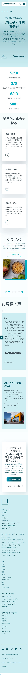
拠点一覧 (4, 618)
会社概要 (4, 513)
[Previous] (6, 292)
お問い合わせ (12, 479)
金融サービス (5, 579)
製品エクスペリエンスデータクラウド (12, 540)
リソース (4, 626)
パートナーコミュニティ (8, 604)
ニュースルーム (6, 631)
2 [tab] (12, 291)
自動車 (3, 574)
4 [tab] (19, 291)
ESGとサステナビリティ (8, 525)
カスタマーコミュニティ (8, 601)
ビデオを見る (8, 362)
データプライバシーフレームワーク (11, 662)
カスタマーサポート (7, 596)
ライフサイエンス (7, 577)
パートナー (5, 518)
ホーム (3, 12)
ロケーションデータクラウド (10, 550)
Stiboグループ (6, 528)
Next (5, 311)
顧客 (11, 12)
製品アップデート (7, 623)
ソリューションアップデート (10, 555)
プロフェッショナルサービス (10, 599)
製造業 (3, 567)
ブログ (3, 628)
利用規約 (4, 666)
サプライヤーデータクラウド (10, 547)
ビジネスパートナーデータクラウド (11, 545)
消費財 (3, 569)
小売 (3, 564)
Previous (2, 311)
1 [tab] (9, 291)
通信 (3, 582)
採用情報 (4, 621)
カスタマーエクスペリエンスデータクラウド (14, 542)
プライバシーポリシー (8, 658)
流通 (3, 572)
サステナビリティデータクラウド (11, 552)
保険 (3, 585)
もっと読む (13, 255)
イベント (4, 634)
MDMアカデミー (6, 606)
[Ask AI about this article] (1, 337)
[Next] (22, 292)
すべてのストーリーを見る (12, 486)
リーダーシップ (6, 520)
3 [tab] (15, 291)
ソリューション (6, 537)
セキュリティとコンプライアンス (11, 523)
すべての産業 (5, 587)
